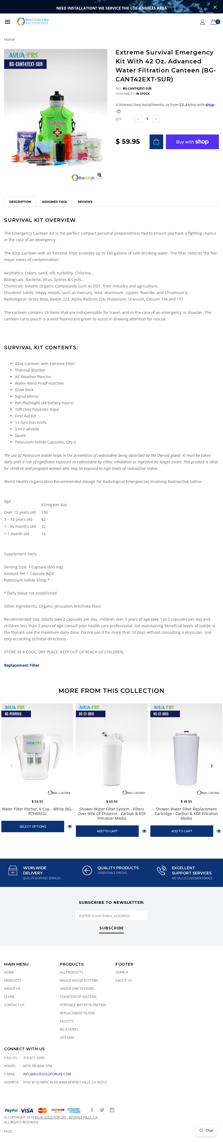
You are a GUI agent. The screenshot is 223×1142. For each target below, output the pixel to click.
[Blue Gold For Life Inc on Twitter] (102, 1110)
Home (9, 39)
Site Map (67, 1037)
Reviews (85, 202)
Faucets (67, 1021)
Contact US (14, 1005)
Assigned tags (54, 202)
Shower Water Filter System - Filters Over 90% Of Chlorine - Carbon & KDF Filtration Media (112, 813)
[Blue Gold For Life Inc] (32, 21)
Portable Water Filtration (83, 1005)
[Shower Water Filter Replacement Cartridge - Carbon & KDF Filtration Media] (186, 749)
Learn (9, 996)
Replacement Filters (77, 1013)
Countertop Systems (78, 996)
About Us (12, 988)
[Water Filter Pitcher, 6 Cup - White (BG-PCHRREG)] (37, 749)
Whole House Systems (79, 980)
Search (122, 972)
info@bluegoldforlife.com (47, 1074)
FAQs (8, 1131)
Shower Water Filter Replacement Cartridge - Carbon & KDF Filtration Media (186, 813)
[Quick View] (69, 826)
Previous (11, 766)
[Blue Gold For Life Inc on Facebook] (92, 1110)
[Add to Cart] (156, 141)
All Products (71, 972)
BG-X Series (69, 1029)
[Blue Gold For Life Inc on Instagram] (112, 1110)
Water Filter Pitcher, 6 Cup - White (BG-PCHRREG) (37, 811)
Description (20, 202)
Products (12, 980)
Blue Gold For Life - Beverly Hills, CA (66, 1117)
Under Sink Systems (77, 988)
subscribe (111, 928)
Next (212, 766)
